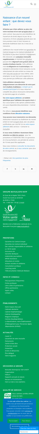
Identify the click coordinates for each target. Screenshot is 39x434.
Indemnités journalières (13, 256)
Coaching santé (10, 268)
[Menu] (35, 4)
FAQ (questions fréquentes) (14, 281)
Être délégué (9, 353)
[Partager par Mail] (32, 169)
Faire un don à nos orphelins (15, 382)
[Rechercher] (30, 4)
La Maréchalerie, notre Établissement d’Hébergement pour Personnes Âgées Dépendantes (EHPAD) (18, 323)
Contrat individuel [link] (25, 52)
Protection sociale (11, 346)
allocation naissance (22, 113)
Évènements (9, 341)
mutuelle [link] (6, 129)
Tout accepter (13, 421)
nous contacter (23, 148)
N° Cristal (20, 203)
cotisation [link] (20, 39)
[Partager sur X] (15, 169)
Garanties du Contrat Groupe (15, 242)
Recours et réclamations (13, 379)
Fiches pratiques (11, 283)
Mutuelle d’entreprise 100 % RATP (17, 370)
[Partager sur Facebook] (7, 169)
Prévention (9, 348)
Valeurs (7, 375)
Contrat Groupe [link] (8, 52)
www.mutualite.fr (23, 226)
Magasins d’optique (12, 317)
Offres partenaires (11, 288)
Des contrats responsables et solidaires (19, 246)
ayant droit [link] (28, 32)
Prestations (8, 238)
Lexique (8, 293)
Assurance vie (10, 251)
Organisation (9, 372)
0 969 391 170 (11, 203)
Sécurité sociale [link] (12, 74)
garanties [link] (30, 50)
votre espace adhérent (14, 98)
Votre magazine (10, 356)
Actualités (8, 332)
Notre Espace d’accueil (13, 307)
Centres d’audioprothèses (14, 319)
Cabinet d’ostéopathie (12, 314)
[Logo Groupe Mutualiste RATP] (16, 4)
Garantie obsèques (11, 254)
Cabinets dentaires (11, 309)
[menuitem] (30, 4)
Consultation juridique (13, 266)
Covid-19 (8, 336)
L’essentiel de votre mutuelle (15, 339)
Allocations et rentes (12, 261)
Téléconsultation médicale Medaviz (17, 271)
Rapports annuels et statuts (14, 377)
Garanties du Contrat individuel (16, 244)
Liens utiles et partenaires (14, 286)
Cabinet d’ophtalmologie (13, 312)
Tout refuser (26, 421)
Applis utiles (9, 290)
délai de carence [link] (18, 135)
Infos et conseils (11, 277)
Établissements (10, 303)
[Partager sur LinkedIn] (24, 169)
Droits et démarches (12, 351)
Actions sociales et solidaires (15, 263)
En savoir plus (17, 398)
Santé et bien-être (11, 343)
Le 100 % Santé (10, 249)
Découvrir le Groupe (13, 366)
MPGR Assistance (11, 259)
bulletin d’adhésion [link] (14, 87)
